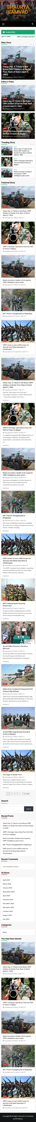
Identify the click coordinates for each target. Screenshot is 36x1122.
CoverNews (29, 1116)
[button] (3, 23)
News (4, 69)
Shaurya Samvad (18, 9)
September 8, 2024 (20, 351)
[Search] (32, 24)
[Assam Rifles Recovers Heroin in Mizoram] (18, 632)
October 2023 (8, 911)
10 (24, 794)
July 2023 (6, 919)
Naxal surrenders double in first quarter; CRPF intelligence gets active (23, 162)
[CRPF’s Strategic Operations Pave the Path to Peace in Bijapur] (18, 63)
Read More (6, 400)
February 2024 (8, 899)
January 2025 (7, 888)
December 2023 (8, 903)
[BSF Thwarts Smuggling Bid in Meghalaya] (6, 172)
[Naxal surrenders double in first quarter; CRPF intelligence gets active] (6, 161)
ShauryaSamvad (8, 77)
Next (27, 794)
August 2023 (7, 915)
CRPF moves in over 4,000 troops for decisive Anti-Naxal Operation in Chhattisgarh (16, 347)
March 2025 (7, 884)
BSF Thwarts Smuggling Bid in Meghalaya (17, 314)
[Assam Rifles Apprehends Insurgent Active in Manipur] (18, 718)
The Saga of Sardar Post (12, 775)
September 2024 (8, 892)
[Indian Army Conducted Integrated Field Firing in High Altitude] (18, 675)
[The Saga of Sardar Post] (18, 761)
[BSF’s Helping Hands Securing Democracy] (18, 590)
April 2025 (6, 880)
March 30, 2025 (19, 77)
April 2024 (6, 896)
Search (4, 801)
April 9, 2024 (18, 694)
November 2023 (8, 907)
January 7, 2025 (19, 316)
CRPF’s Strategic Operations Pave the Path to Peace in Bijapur (23, 151)
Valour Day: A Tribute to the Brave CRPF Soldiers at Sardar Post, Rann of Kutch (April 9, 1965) (17, 103)
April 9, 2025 (18, 109)
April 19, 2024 (18, 608)
